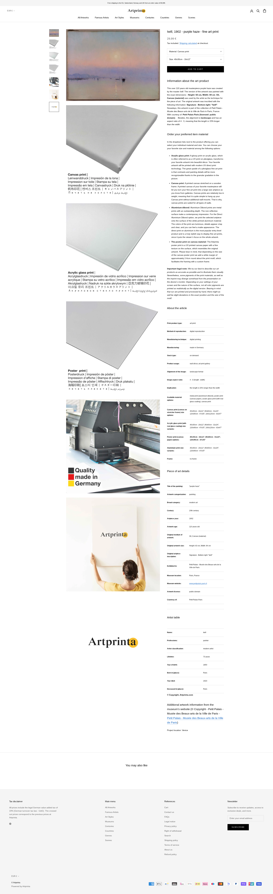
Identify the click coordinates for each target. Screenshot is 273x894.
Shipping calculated (188, 43)
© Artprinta (15, 882)
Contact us (169, 812)
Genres (178, 17)
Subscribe (238, 827)
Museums (134, 17)
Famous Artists (102, 17)
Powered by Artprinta (20, 886)
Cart (166, 807)
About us (168, 850)
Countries (164, 17)
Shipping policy (171, 840)
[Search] (258, 10)
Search (167, 835)
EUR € (10, 11)
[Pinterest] (10, 823)
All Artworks (83, 17)
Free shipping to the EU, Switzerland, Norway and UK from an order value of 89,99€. (136, 3)
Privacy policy (170, 826)
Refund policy (170, 854)
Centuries (149, 17)
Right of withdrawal (172, 831)
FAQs (166, 817)
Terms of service (171, 845)
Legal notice (169, 821)
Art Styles (119, 17)
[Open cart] (264, 10)
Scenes (191, 17)
